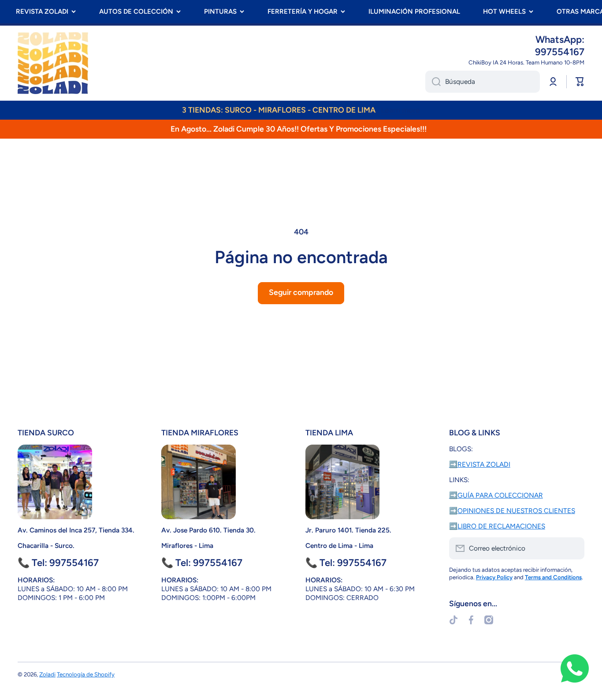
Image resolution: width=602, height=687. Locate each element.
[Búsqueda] (433, 82)
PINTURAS (220, 11)
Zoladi (47, 674)
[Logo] (53, 63)
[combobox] (482, 82)
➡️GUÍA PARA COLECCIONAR (496, 495)
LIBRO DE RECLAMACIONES (501, 526)
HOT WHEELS (504, 11)
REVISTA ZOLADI (42, 11)
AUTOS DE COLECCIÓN (136, 11)
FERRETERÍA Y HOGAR (303, 11)
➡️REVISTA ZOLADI (479, 464)
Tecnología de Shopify (86, 674)
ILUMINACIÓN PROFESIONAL (414, 11)
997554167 (559, 52)
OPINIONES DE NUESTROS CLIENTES (516, 510)
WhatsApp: (559, 39)
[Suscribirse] (573, 548)
